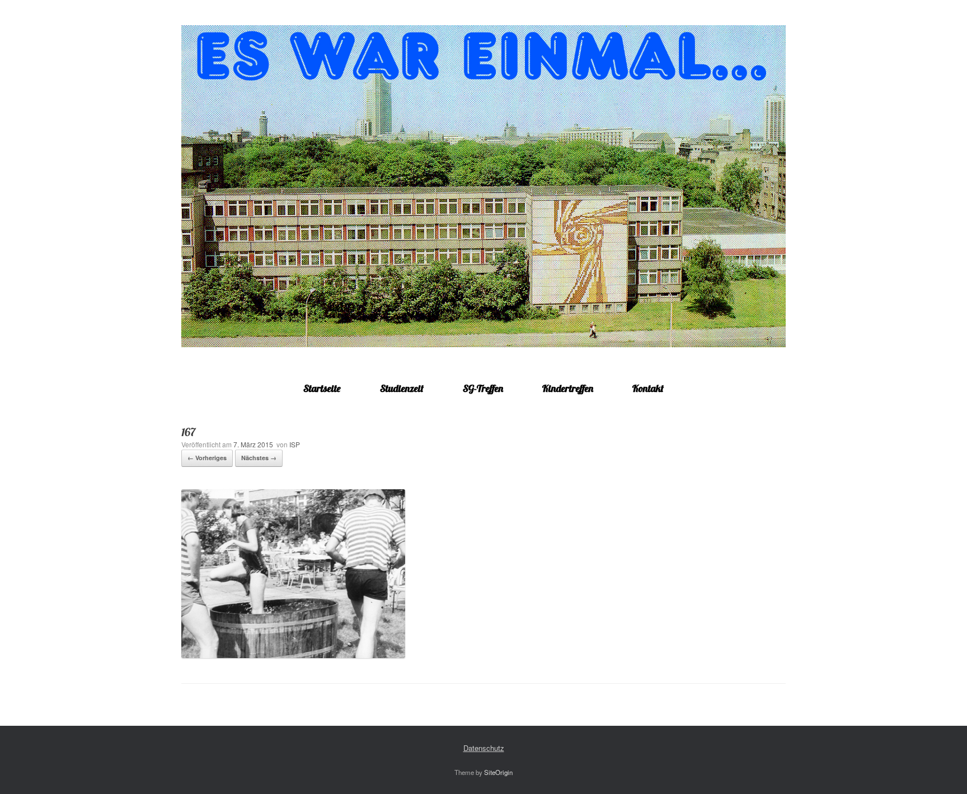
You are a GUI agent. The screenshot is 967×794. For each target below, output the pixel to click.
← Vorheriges (207, 457)
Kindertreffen (567, 388)
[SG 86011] (483, 186)
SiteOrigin (498, 772)
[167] (293, 655)
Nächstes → (258, 457)
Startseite (322, 388)
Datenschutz (483, 748)
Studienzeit (402, 388)
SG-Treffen (483, 388)
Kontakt (648, 388)
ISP (294, 444)
